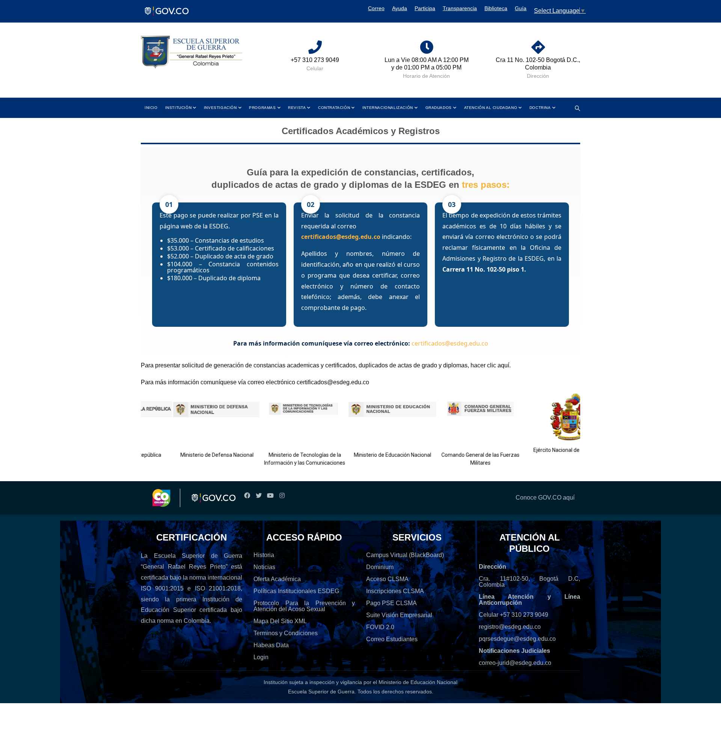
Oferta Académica (277, 579)
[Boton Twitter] (258, 495)
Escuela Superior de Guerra (321, 692)
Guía (520, 8)
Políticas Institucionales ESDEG (296, 591)
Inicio (151, 108)
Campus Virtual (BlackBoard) (405, 555)
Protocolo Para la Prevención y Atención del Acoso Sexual (304, 606)
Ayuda (399, 8)
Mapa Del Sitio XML (280, 621)
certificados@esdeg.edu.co (340, 237)
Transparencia (460, 8)
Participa (425, 8)
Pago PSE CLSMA (391, 603)
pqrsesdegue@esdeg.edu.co (517, 639)
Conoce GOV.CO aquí (545, 497)
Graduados (438, 108)
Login (260, 657)
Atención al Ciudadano (490, 108)
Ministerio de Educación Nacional (373, 455)
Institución (178, 108)
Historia (263, 555)
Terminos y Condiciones (285, 633)
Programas (262, 108)
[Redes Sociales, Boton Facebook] (247, 495)
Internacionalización (387, 108)
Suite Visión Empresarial (399, 615)
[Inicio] (191, 52)
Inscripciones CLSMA (395, 591)
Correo (376, 8)
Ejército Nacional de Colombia (549, 450)
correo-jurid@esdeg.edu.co (515, 663)
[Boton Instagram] (282, 495)
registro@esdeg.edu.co (510, 627)
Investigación (220, 108)
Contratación (334, 108)
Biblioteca (495, 8)
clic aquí (498, 365)
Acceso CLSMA (387, 579)
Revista (297, 108)
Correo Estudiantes (392, 639)
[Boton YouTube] (270, 495)
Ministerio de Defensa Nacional (197, 455)
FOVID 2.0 (380, 627)
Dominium (380, 567)
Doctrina (540, 108)
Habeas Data (271, 645)
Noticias (264, 567)
